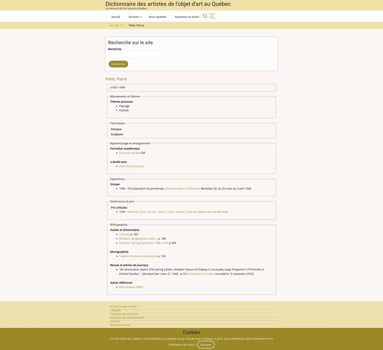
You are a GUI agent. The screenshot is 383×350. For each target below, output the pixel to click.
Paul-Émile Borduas (131, 166)
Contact (115, 321)
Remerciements (120, 325)
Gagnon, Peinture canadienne (137, 256)
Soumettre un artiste (187, 16)
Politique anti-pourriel (124, 314)
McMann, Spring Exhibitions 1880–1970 (143, 243)
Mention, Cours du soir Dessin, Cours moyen (156, 212)
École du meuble (129, 153)
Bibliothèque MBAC (131, 287)
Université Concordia (200, 274)
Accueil (115, 16)
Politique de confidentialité (127, 317)
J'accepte (206, 344)
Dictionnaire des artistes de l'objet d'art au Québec (168, 4)
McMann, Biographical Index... (138, 238)
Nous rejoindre (157, 16)
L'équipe (115, 310)
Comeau (124, 234)
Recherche (114, 49)
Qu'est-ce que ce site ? (124, 306)
